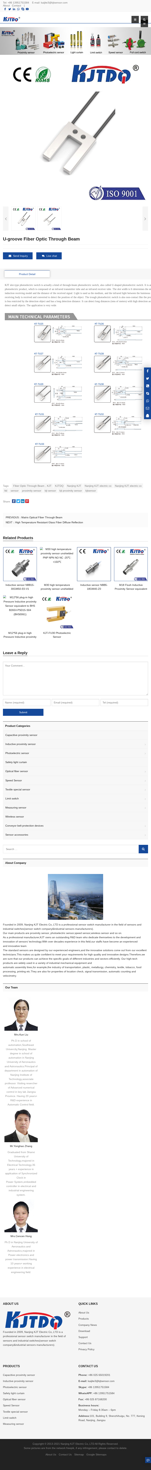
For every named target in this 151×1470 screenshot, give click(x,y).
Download (84, 1331)
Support (83, 1337)
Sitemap (79, 1454)
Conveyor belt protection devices (24, 825)
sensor (15, 490)
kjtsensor (90, 490)
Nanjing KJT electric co (98, 485)
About (6, 5)
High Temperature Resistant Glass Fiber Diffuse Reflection (49, 522)
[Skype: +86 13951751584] (147, 393)
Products (83, 1318)
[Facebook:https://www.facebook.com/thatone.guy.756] (147, 371)
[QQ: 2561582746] (147, 415)
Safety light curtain (16, 762)
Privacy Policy (86, 1349)
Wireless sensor (14, 816)
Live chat (51, 255)
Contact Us (84, 1343)
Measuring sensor (15, 807)
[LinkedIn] (14, 9)
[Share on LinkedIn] (22, 501)
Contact (16, 5)
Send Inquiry (20, 255)
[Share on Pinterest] (27, 501)
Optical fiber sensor (16, 771)
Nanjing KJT (74, 485)
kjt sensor (50, 490)
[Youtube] (27, 9)
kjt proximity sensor (70, 490)
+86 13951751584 (18, 2)
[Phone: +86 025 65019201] (147, 385)
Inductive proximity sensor (20, 744)
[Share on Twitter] (18, 501)
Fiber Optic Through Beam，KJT (32, 485)
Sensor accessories (16, 834)
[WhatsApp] (18, 9)
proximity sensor (31, 490)
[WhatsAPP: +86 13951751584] (147, 400)
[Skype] (23, 9)
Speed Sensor (13, 780)
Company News (87, 1324)
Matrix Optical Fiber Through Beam (41, 517)
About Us (83, 1312)
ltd (5, 490)
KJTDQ (59, 485)
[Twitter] (9, 9)
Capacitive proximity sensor (21, 735)
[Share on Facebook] (14, 501)
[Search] (143, 849)
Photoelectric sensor (17, 753)
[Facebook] (5, 9)
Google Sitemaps (96, 1454)
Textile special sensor (17, 789)
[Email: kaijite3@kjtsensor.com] (147, 408)
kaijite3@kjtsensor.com (54, 2)
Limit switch (12, 798)
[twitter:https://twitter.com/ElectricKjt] (147, 378)
